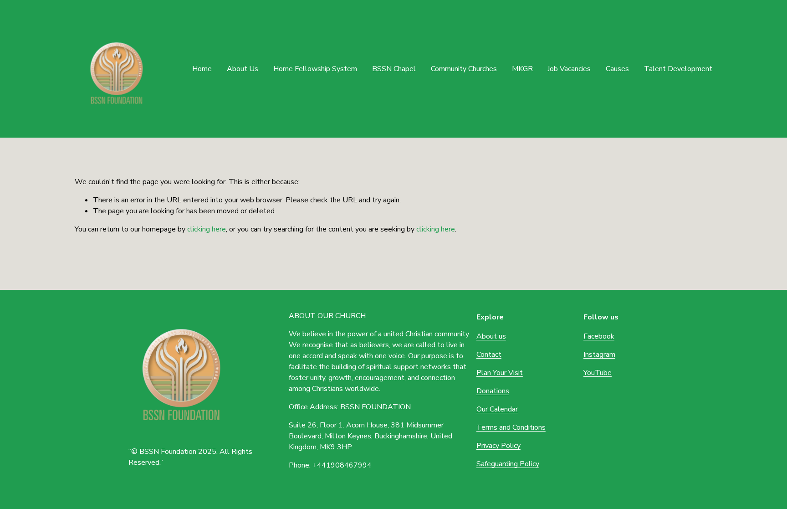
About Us (242, 69)
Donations (492, 391)
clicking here (206, 229)
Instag (593, 355)
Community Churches (464, 69)
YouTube (597, 373)
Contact (488, 355)
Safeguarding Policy (507, 464)
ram (609, 355)
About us (491, 336)
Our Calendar (497, 409)
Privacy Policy (498, 446)
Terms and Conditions (511, 427)
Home (202, 69)
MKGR (522, 69)
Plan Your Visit (499, 373)
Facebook (598, 336)
